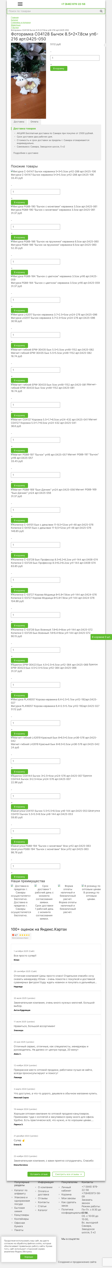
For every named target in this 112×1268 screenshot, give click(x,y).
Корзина (66, 1194)
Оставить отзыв (39, 1174)
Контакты (43, 1202)
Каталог (43, 1210)
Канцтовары (21, 1214)
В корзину (58, 68)
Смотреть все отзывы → (68, 1174)
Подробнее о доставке (25, 153)
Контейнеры (21, 1218)
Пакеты (18, 1230)
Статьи (42, 1206)
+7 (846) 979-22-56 (73, 4)
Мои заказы (68, 1198)
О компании (45, 1187)
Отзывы (43, 1198)
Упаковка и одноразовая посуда (22, 1200)
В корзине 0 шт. (101, 637)
